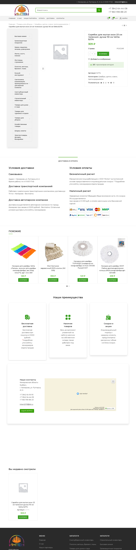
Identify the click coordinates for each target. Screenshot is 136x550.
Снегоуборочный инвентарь (81, 540)
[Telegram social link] (111, 82)
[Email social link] (101, 82)
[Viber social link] (113, 82)
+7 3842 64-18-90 (26, 395)
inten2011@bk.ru (26, 404)
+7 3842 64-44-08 (118, 8)
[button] (23, 280)
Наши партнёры (46, 548)
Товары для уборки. (25, 24)
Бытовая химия (106, 544)
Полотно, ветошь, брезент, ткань (82, 544)
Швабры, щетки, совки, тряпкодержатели (52, 24)
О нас (41, 544)
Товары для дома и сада (79, 549)
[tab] (68, 160)
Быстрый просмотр (35, 241)
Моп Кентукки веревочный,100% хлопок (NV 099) (53, 268)
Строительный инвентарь (111, 540)
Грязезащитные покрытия (111, 549)
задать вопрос (27, 411)
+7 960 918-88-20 (118, 12)
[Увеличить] (43, 68)
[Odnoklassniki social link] (104, 82)
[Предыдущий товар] (122, 25)
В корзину (103, 54)
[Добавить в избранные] (35, 245)
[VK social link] (108, 82)
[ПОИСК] (99, 10)
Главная (12, 24)
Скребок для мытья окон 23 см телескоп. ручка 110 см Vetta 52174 (23, 505)
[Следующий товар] (126, 25)
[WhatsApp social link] (106, 82)
